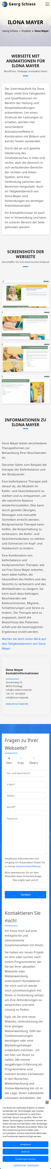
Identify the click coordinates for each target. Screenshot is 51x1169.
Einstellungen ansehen (25, 1159)
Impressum (33, 1165)
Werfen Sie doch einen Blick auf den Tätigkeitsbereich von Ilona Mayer (24, 643)
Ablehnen (25, 1151)
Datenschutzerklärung (28, 866)
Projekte (26, 30)
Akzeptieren (25, 1144)
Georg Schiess (22, 3)
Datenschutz (20, 1165)
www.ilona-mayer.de (17, 703)
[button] (47, 1102)
